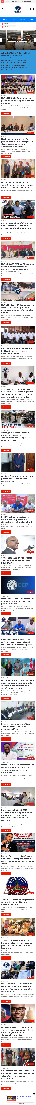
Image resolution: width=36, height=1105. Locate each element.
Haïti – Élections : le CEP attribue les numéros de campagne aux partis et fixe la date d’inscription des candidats (17, 988)
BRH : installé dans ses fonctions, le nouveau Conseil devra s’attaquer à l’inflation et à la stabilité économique (17, 1074)
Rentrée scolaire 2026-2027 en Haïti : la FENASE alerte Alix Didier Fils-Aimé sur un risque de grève (16, 642)
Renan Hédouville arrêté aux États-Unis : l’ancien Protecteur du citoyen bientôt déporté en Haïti (18, 226)
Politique (31, 19)
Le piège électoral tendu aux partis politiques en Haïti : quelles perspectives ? (18, 479)
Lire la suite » (6, 113)
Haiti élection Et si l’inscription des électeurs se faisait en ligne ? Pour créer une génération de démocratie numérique (17, 1031)
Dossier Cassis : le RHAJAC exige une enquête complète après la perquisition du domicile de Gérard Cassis (17, 860)
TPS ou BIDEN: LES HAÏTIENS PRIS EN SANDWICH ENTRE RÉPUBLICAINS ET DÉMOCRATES (17, 560)
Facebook (18, 1101)
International (21, 19)
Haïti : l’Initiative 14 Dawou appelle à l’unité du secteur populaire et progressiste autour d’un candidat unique (17, 309)
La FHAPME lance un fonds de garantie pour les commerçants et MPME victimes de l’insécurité (17, 185)
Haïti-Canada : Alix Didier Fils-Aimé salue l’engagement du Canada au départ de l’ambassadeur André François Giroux (18, 684)
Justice (13, 19)
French (5, 23)
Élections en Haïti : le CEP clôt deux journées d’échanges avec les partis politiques (17, 601)
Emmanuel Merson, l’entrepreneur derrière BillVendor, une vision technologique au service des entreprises (17, 768)
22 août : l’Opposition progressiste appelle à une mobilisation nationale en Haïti (17, 902)
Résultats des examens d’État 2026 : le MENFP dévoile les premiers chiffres (15, 726)
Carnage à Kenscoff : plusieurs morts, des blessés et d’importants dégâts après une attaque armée (16, 436)
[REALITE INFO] (18, 9)
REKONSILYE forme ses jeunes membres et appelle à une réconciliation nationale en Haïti (16, 519)
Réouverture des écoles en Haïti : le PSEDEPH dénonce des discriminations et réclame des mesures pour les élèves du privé (20, 40)
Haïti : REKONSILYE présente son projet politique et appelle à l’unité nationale (17, 100)
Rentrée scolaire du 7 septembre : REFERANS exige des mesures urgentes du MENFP (17, 351)
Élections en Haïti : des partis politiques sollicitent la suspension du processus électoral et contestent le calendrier (17, 143)
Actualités (4, 19)
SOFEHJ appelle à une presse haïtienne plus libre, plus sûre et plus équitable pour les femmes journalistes (16, 944)
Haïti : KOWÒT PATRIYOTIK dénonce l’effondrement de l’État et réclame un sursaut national (17, 266)
